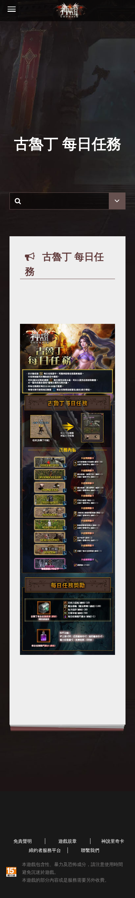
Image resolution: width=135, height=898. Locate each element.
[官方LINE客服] (38, 821)
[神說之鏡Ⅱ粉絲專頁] (93, 821)
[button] (11, 9)
